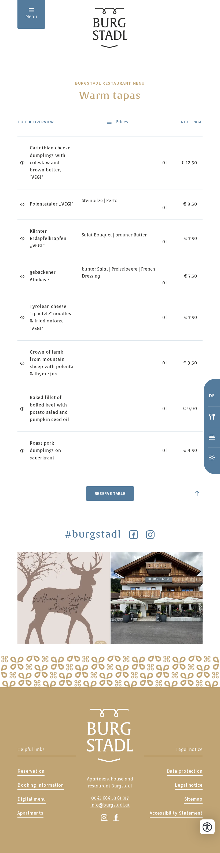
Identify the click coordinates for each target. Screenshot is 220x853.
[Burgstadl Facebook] (133, 534)
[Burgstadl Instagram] (150, 534)
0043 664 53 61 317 (110, 798)
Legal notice (189, 785)
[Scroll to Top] (197, 493)
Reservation (31, 771)
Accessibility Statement (176, 813)
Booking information (40, 785)
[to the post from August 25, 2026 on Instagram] (63, 598)
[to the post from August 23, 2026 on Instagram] (157, 598)
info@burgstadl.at (110, 805)
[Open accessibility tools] (207, 826)
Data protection (185, 771)
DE (212, 396)
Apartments (30, 813)
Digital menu (31, 799)
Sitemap (193, 799)
